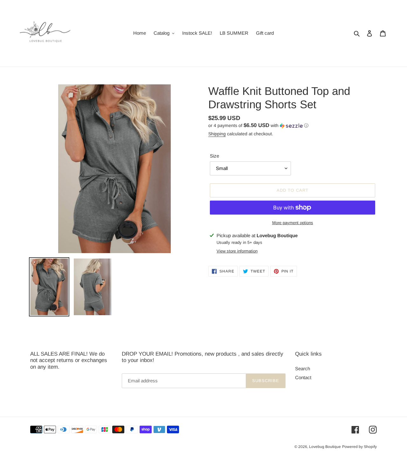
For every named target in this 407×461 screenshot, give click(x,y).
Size (214, 156)
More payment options (292, 222)
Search (302, 368)
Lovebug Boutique (325, 446)
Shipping (217, 133)
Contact (303, 377)
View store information (237, 251)
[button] (258, 126)
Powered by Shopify (359, 446)
